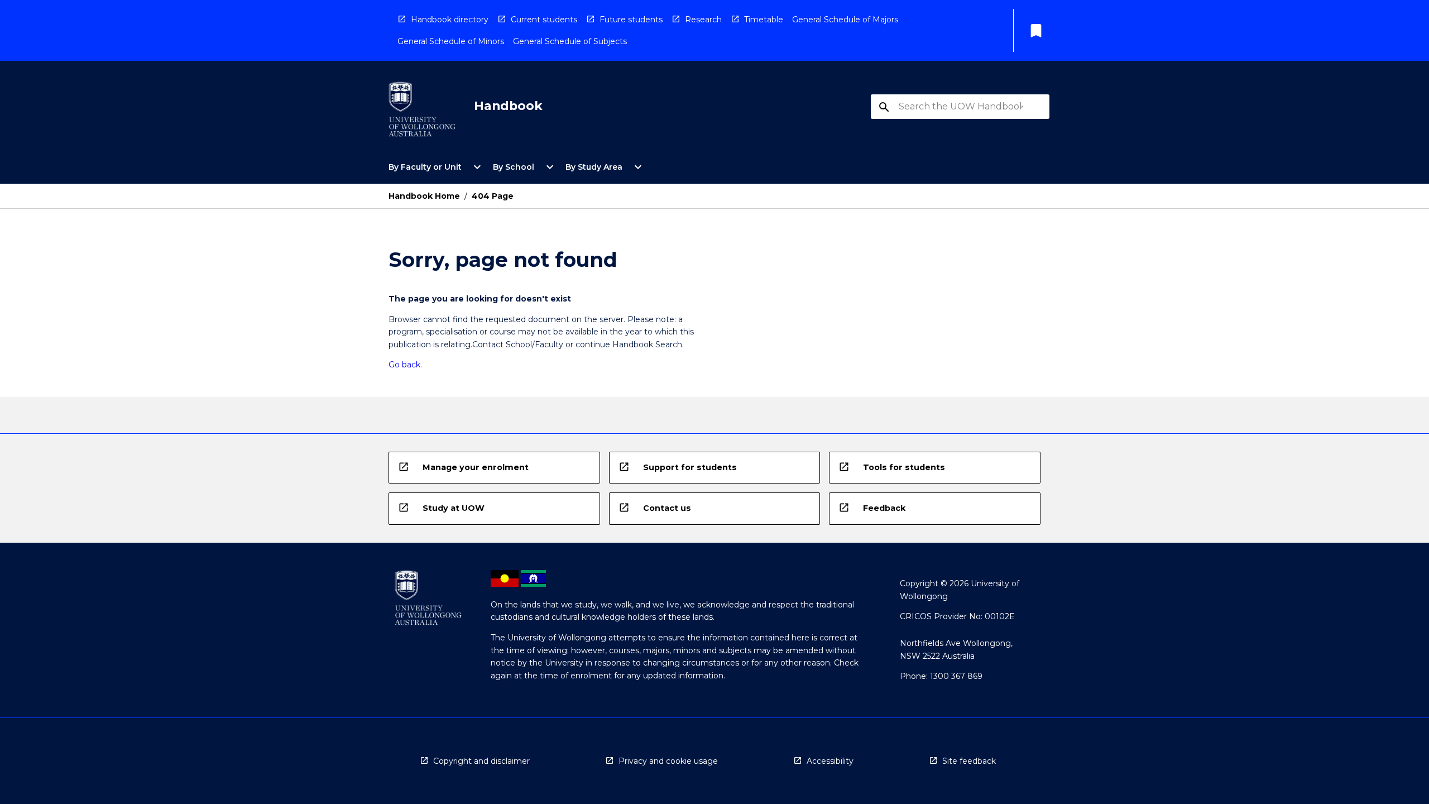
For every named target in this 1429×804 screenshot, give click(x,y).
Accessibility (830, 761)
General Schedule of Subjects (570, 41)
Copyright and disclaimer (481, 761)
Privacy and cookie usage (668, 761)
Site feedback (969, 761)
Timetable (763, 20)
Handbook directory (449, 20)
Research (703, 20)
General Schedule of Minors (450, 41)
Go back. (405, 365)
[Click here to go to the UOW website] (422, 111)
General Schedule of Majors (845, 20)
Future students (631, 20)
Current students (544, 20)
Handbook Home (424, 196)
